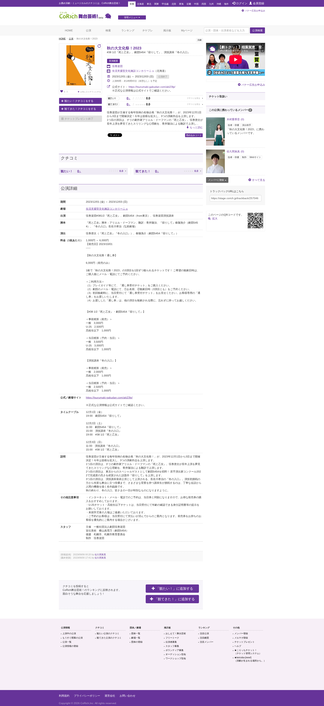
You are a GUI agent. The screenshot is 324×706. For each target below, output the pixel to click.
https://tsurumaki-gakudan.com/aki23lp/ (152, 86)
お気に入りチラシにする (90, 92)
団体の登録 (136, 642)
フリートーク (172, 637)
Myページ (187, 30)
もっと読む (196, 127)
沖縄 (219, 4)
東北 (149, 4)
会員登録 (258, 3)
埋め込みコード (194, 135)
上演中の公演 (69, 633)
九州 (211, 4)
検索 (108, 30)
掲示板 (167, 30)
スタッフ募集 (172, 646)
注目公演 (204, 633)
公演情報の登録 (70, 646)
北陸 (174, 4)
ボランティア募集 (175, 650)
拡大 (215, 218)
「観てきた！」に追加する (174, 599)
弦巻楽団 (117, 66)
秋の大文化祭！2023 (124, 48)
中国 (196, 4)
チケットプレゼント (244, 642)
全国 (132, 4)
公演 (88, 30)
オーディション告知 (176, 654)
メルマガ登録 (241, 637)
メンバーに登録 (216, 180)
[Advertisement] (162, 677)
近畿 (189, 4)
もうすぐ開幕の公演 (72, 637)
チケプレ (147, 30)
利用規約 (64, 695)
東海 (181, 4)
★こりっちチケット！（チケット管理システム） (247, 652)
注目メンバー (206, 642)
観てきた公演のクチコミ (109, 637)
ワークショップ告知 (176, 658)
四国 (204, 4)
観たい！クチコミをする (78, 100)
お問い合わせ (127, 695)
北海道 (140, 4)
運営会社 (110, 695)
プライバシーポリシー (87, 695)
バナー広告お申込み (255, 10)
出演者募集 (171, 642)
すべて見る (258, 179)
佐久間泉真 (100, 554)
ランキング (127, 30)
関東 (156, 4)
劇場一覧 (135, 637)
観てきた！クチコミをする (80, 108)
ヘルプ (237, 646)
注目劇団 (204, 637)
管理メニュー (131, 17)
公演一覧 (66, 642)
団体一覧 (135, 633)
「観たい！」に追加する (174, 588)
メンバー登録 (241, 633)
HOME (69, 30)
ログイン (241, 3)
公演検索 (257, 30)
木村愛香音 (235, 119)
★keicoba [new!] (250, 659)
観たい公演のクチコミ (108, 633)
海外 (226, 4)
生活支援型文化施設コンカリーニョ (133, 70)
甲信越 (165, 4)
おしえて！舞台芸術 (176, 633)
